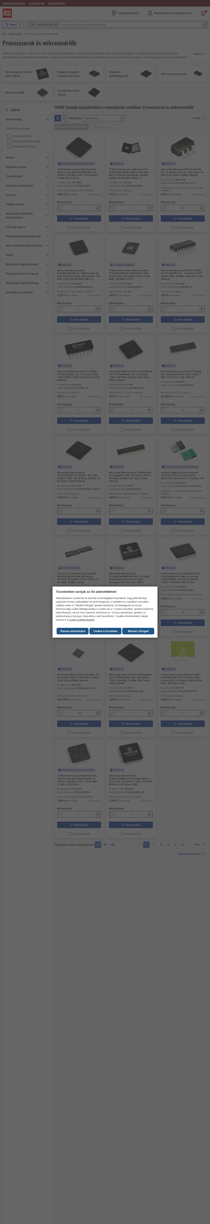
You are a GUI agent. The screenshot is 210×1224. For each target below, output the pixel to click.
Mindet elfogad (138, 631)
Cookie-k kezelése (105, 631)
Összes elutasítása (72, 631)
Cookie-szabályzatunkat (81, 619)
